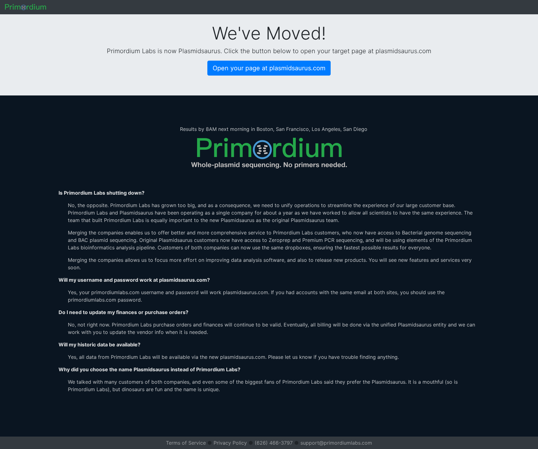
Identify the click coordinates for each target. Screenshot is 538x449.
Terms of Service (186, 443)
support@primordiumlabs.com (336, 443)
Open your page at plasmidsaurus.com (269, 68)
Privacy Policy (230, 443)
